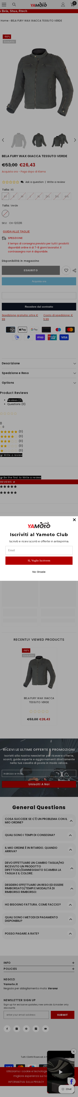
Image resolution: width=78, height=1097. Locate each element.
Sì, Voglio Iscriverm (39, 560)
